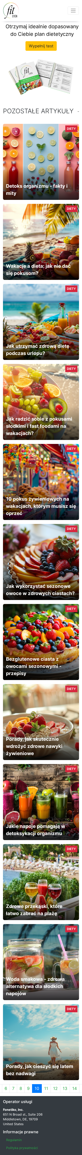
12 (55, 1088)
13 (65, 1088)
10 (37, 1088)
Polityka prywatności (22, 1148)
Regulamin (14, 1140)
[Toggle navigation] (73, 11)
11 (46, 1088)
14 (74, 1088)
